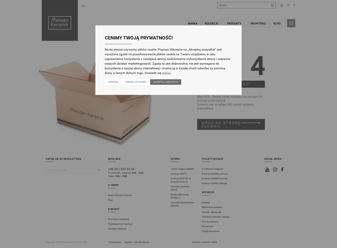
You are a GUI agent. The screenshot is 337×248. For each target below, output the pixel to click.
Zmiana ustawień (135, 82)
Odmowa (113, 82)
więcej (166, 73)
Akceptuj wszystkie (165, 82)
